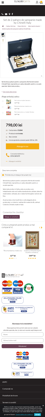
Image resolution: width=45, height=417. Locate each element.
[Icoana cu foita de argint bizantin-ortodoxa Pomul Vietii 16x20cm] (32, 240)
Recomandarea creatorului (23, 106)
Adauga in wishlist (15, 161)
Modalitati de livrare (10, 395)
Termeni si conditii (9, 402)
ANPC (4, 382)
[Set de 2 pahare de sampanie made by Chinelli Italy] (3, 35)
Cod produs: (13, 130)
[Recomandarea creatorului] (8, 107)
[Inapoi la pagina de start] (2, 26)
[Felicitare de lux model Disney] (8, 113)
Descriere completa (9, 170)
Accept (37, 414)
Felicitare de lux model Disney (24, 112)
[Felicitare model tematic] (8, 101)
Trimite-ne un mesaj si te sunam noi (18, 175)
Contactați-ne (7, 389)
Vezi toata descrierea (9, 92)
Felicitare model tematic (22, 100)
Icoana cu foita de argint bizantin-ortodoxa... (32, 251)
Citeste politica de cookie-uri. (24, 414)
